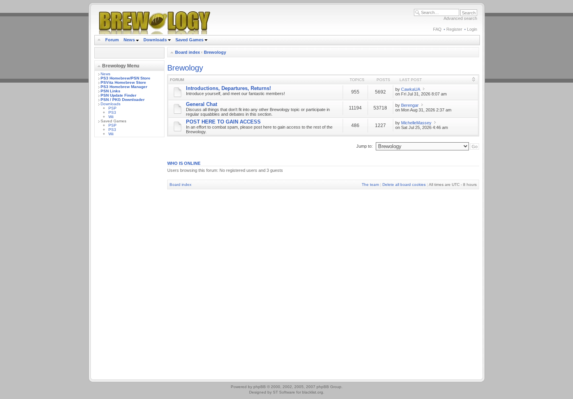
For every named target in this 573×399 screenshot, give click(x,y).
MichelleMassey (416, 122)
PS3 (112, 112)
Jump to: (364, 146)
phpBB (259, 387)
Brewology (215, 52)
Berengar (410, 105)
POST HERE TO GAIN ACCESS (223, 122)
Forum (112, 39)
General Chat (201, 104)
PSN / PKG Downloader (123, 99)
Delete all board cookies (404, 184)
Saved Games (190, 39)
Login (472, 29)
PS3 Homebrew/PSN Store (125, 78)
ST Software (284, 392)
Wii (110, 117)
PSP (112, 108)
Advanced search (460, 18)
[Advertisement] (129, 260)
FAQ (437, 29)
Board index (187, 52)
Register (454, 29)
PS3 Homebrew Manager (124, 87)
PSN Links (110, 91)
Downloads (155, 39)
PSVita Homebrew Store (123, 82)
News (129, 39)
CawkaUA (410, 89)
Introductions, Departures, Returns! (228, 88)
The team (370, 184)
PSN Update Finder (118, 95)
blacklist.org (312, 392)
